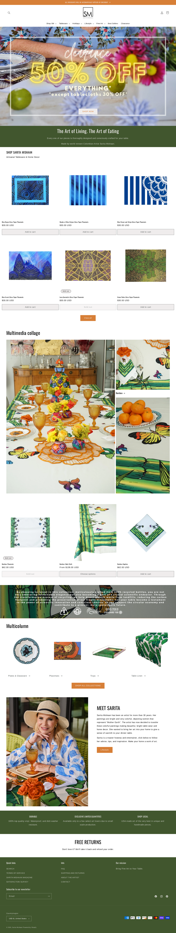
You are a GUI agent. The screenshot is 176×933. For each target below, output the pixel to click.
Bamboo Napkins (122, 564)
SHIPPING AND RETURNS (73, 873)
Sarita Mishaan (17, 927)
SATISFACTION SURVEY (17, 882)
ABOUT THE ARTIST (70, 877)
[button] (9, 12)
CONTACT (65, 882)
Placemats (54, 676)
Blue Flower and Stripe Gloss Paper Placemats (131, 222)
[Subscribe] (48, 896)
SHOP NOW (88, 111)
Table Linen (136, 676)
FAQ (63, 869)
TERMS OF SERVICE (15, 873)
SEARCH (10, 869)
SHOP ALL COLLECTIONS (88, 686)
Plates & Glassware (17, 676)
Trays (93, 676)
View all (88, 318)
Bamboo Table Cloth (66, 564)
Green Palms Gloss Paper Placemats (128, 297)
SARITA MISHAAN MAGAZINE (19, 877)
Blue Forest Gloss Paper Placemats (13, 297)
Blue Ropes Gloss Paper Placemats (12, 222)
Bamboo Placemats (8, 564)
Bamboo (119, 393)
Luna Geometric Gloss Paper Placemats (72, 297)
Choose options (88, 574)
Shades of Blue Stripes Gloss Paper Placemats (74, 222)
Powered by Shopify (29, 927)
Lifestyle (105, 750)
